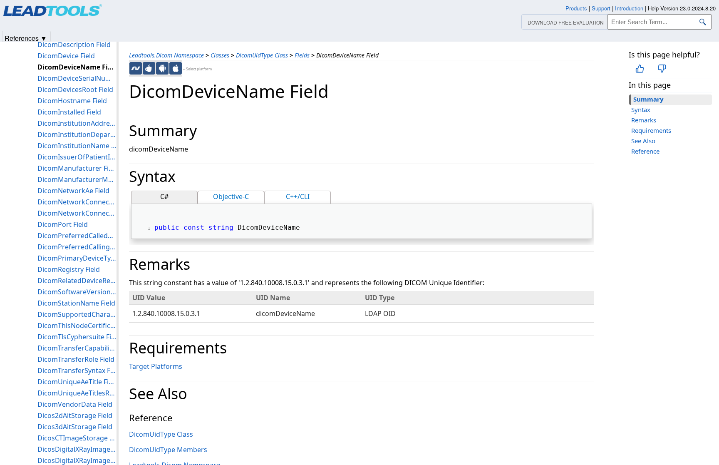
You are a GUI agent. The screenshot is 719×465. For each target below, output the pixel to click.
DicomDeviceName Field (77, 67)
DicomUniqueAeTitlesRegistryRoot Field (77, 393)
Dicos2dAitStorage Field (74, 415)
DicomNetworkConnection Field (77, 201)
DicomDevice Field (66, 55)
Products (576, 8)
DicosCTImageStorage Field (77, 438)
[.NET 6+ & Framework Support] (135, 68)
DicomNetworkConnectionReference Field (77, 213)
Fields (302, 55)
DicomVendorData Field (74, 404)
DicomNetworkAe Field (73, 190)
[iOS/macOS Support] (175, 68)
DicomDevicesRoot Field (75, 89)
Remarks (643, 120)
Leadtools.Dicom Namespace (166, 55)
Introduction (629, 8)
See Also (643, 141)
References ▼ (26, 37)
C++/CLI (298, 196)
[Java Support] (149, 68)
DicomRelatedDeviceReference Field (77, 280)
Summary (648, 99)
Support (601, 8)
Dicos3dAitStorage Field (74, 426)
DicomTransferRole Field (75, 359)
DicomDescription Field (74, 44)
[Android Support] (162, 68)
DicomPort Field (62, 224)
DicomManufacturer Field (77, 168)
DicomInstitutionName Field (77, 145)
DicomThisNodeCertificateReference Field (77, 325)
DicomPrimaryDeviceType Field (77, 258)
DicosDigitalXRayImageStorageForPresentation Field (77, 449)
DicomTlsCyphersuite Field (77, 336)
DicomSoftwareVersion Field (77, 291)
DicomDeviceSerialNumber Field (77, 78)
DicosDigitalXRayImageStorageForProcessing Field (77, 460)
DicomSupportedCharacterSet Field (77, 314)
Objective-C (231, 196)
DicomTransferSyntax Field (77, 370)
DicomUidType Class (262, 55)
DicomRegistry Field (68, 269)
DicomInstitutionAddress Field (77, 123)
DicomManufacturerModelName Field (77, 179)
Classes (220, 55)
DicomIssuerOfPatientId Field (77, 157)
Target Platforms (155, 366)
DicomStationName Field (76, 303)
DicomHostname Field (72, 100)
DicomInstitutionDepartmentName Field (77, 134)
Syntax (640, 109)
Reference (645, 151)
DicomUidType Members (168, 449)
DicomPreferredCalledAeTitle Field (77, 235)
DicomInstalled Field (69, 112)
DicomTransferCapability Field (77, 348)
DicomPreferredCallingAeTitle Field (77, 246)
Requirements (651, 130)
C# (164, 196)
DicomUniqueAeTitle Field (77, 381)
